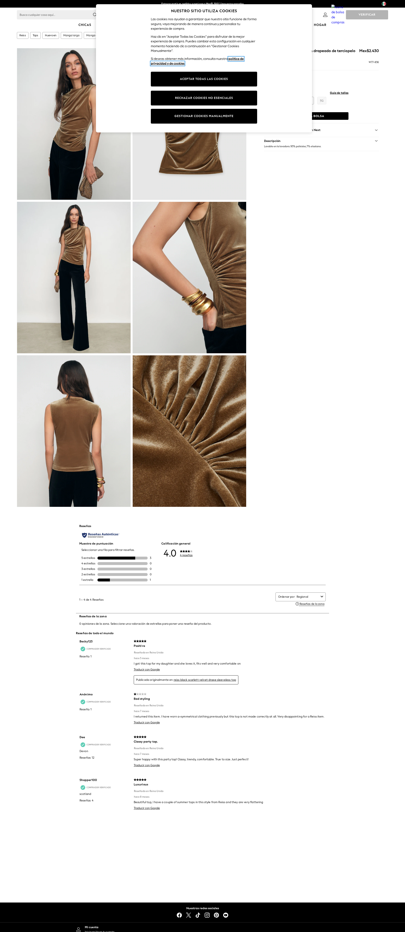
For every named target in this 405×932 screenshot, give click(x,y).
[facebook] (179, 915)
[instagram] (207, 915)
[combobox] (307, 597)
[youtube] (225, 915)
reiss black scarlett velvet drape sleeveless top (205, 680)
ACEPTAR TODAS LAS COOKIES (204, 79)
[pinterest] (216, 915)
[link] (325, 14)
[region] (204, 68)
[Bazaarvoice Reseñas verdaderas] (100, 535)
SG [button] (322, 101)
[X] (188, 915)
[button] (321, 141)
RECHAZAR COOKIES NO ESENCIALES (204, 98)
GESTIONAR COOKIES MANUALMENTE (204, 116)
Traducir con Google (147, 669)
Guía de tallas (339, 93)
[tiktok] (197, 915)
